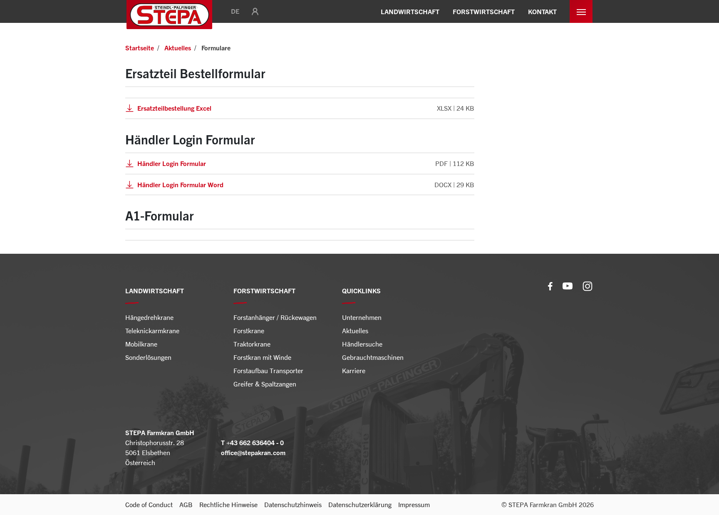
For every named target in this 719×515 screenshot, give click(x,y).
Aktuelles (177, 48)
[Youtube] (568, 285)
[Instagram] (588, 285)
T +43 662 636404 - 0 (252, 442)
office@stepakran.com (253, 452)
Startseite (139, 48)
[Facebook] (550, 285)
